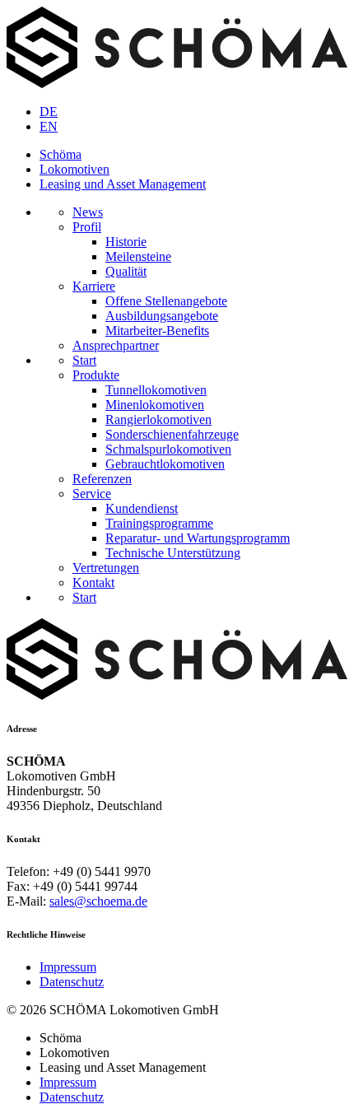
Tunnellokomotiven (156, 390)
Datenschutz (72, 982)
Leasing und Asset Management (123, 184)
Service (91, 494)
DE (49, 112)
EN (49, 126)
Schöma (61, 154)
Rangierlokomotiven (158, 419)
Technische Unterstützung (172, 553)
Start (84, 360)
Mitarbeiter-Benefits (157, 331)
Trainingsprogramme (159, 523)
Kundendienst (141, 508)
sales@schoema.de (98, 901)
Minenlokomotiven (154, 405)
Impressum (68, 967)
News (87, 212)
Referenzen (102, 479)
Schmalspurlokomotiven (168, 449)
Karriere (93, 286)
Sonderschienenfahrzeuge (172, 434)
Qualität (126, 271)
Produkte (95, 375)
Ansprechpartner (115, 345)
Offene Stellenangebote (166, 301)
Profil (86, 227)
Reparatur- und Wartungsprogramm (197, 538)
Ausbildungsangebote (161, 316)
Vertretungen (105, 568)
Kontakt (93, 582)
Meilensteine (138, 256)
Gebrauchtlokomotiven (165, 464)
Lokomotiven (74, 169)
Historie (126, 242)
